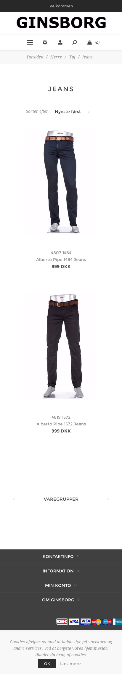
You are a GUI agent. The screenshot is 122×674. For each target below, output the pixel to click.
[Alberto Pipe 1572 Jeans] (61, 346)
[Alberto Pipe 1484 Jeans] (61, 182)
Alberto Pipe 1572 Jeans (61, 424)
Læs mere (70, 663)
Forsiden (35, 57)
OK (47, 663)
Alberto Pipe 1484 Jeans (61, 259)
